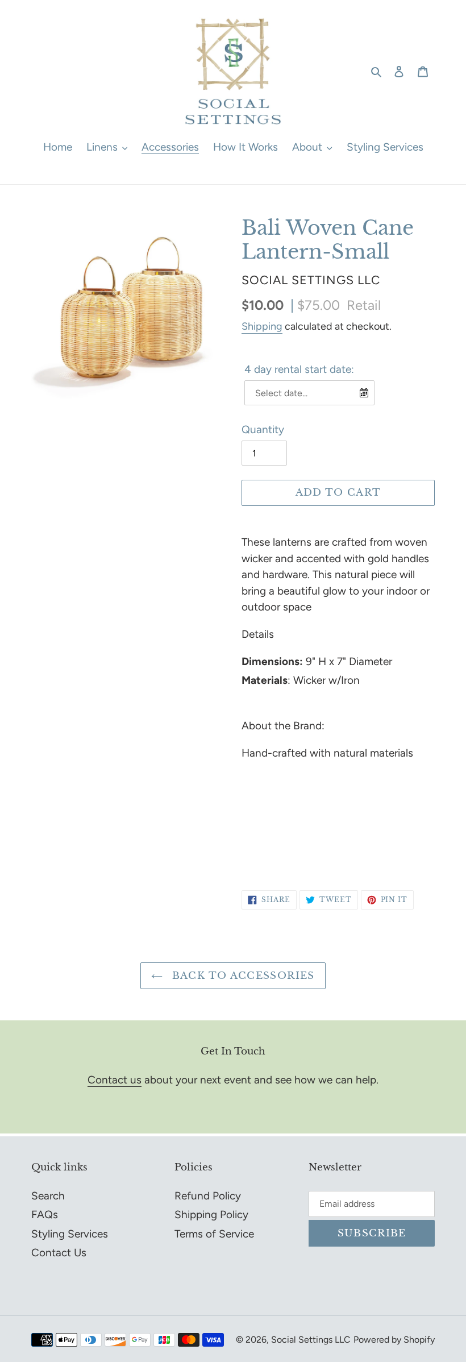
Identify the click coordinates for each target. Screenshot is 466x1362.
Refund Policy (207, 1195)
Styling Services (69, 1233)
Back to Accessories (241, 976)
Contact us (115, 1079)
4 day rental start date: (299, 369)
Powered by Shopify (394, 1339)
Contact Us (58, 1252)
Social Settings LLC (311, 1339)
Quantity (263, 429)
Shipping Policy (211, 1214)
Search (48, 1195)
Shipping (262, 326)
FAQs (44, 1214)
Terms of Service (214, 1233)
